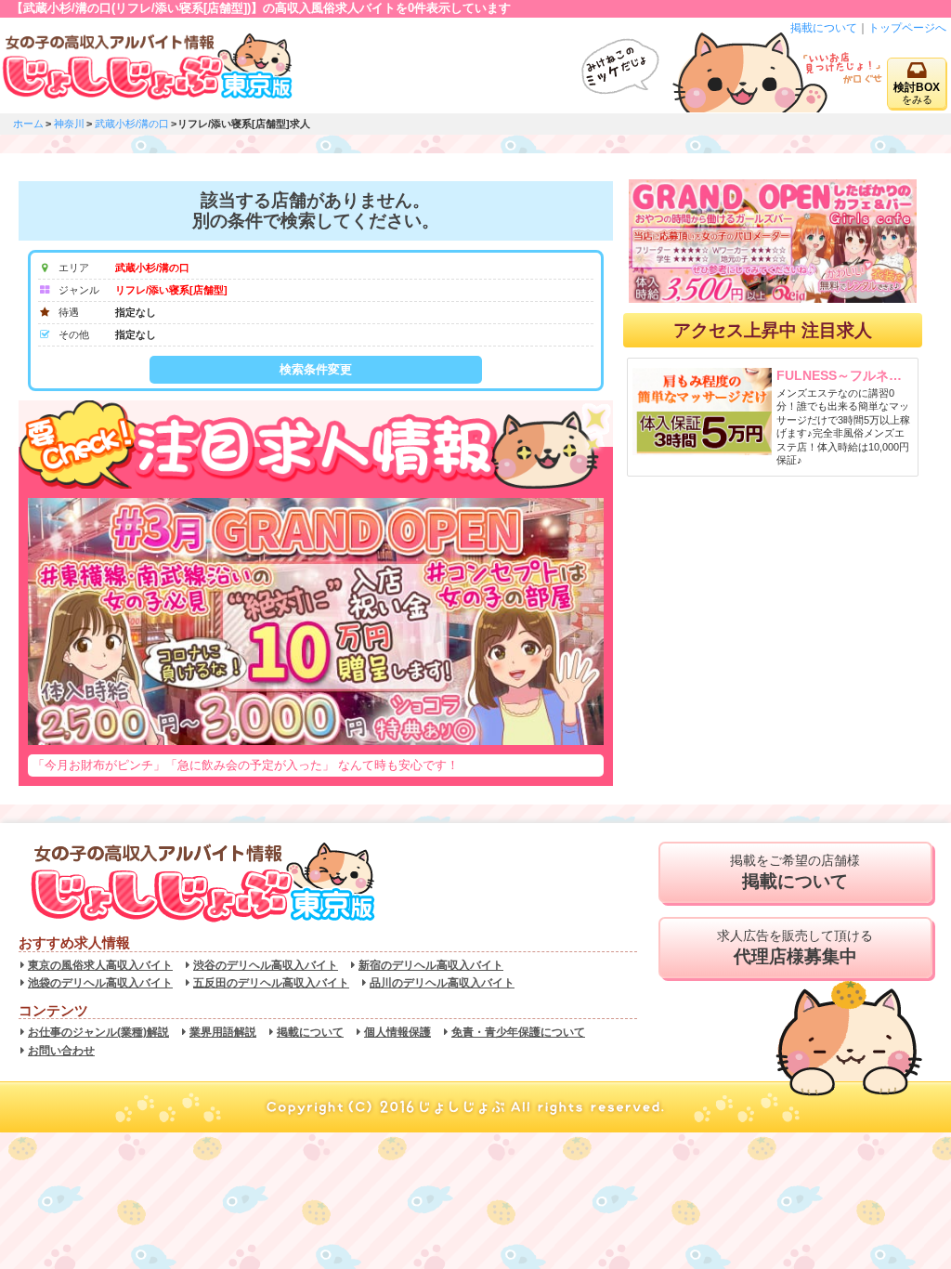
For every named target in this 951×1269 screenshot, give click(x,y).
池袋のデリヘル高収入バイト (100, 982)
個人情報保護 (397, 1032)
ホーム (28, 123)
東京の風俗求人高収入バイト (100, 965)
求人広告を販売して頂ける (795, 947)
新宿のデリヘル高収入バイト (430, 965)
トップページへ (907, 27)
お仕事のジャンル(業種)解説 (98, 1032)
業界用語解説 (222, 1032)
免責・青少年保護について (518, 1032)
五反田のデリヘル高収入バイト (271, 982)
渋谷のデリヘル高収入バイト (265, 965)
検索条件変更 (316, 369)
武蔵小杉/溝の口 (132, 123)
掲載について (823, 27)
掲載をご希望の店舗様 (795, 872)
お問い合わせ (61, 1050)
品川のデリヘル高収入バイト (442, 982)
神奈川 (69, 123)
